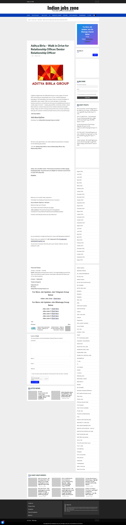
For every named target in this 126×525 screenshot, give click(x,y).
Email (32, 363)
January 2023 (80, 245)
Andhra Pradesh (80, 279)
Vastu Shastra (80, 457)
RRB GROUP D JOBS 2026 (83, 422)
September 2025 (81, 202)
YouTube (29, 520)
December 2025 (80, 194)
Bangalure (79, 294)
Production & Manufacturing (83, 413)
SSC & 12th (44, 15)
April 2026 (79, 182)
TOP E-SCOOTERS (81, 454)
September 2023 (81, 222)
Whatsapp (34, 520)
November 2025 (80, 197)
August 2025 (80, 205)
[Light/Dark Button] (95, 15)
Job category (35, 15)
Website (33, 368)
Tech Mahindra (80, 448)
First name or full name (81, 84)
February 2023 (80, 242)
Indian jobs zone (63, 7)
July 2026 (79, 174)
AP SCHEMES (80, 285)
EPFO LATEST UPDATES (82, 323)
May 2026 (79, 180)
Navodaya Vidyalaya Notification (84, 390)
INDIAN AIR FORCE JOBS (83, 349)
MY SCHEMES (80, 387)
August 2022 (80, 260)
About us (30, 515)
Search (80, 51)
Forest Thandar (80, 326)
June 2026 (79, 177)
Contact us (30, 503)
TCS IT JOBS (80, 446)
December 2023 (80, 217)
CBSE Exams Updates (82, 305)
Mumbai (79, 384)
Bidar (78, 303)
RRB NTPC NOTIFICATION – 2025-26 (85, 428)
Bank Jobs (79, 300)
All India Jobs (80, 276)
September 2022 (81, 257)
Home (28, 15)
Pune (78, 416)
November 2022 (80, 251)
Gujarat (78, 335)
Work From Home (81, 469)
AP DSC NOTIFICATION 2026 (83, 282)
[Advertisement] (51, 31)
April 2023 (79, 237)
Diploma (65, 15)
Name (32, 358)
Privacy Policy (31, 506)
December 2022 (80, 248)
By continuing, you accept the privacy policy (87, 94)
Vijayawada (79, 460)
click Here (55, 309)
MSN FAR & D (80, 381)
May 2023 (79, 234)
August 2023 (80, 225)
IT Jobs (89, 15)
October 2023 (80, 220)
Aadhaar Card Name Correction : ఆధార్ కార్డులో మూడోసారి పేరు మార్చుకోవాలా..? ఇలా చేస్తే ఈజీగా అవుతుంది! (79, 492)
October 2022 (80, 254)
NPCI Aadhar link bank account (84, 393)
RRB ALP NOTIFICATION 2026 (84, 419)
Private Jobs (80, 411)
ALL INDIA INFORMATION (83, 273)
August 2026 (80, 171)
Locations (79, 373)
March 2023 (79, 240)
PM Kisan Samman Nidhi (82, 402)
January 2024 (80, 214)
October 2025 (80, 200)
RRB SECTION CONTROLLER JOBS (85, 431)
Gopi (33, 55)
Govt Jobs (79, 329)
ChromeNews (73, 523)
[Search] (97, 15)
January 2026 (80, 191)
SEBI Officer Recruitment (82, 437)
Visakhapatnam (80, 463)
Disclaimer (30, 509)
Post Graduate (73, 15)
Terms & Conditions (32, 512)
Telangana (79, 451)
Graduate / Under (56, 15)
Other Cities (79, 396)
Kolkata (78, 370)
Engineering (82, 15)
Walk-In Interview (81, 466)
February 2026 (80, 188)
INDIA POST (80, 343)
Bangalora (79, 291)
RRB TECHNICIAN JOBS (82, 434)
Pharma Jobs (80, 399)
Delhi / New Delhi (81, 314)
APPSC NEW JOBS (81, 288)
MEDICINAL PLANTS (82, 378)
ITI (49, 15)
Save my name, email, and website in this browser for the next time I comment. (50, 373)
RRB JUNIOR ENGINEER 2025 (84, 425)
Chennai (79, 311)
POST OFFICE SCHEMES (82, 408)
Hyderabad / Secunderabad (83, 341)
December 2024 (80, 208)
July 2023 (79, 228)
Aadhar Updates (80, 267)
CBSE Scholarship (81, 308)
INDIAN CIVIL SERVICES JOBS (84, 355)
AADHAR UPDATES (81, 270)
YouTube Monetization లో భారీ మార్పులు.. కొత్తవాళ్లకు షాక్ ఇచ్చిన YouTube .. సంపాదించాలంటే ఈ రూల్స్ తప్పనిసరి (86, 126)
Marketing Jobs (80, 376)
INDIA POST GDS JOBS (82, 346)
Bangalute (79, 297)
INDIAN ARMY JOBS (81, 352)
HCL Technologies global (82, 338)
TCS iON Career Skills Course (83, 443)
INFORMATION (80, 358)
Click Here (57, 299)
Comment (33, 340)
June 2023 (79, 231)
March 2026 (79, 185)
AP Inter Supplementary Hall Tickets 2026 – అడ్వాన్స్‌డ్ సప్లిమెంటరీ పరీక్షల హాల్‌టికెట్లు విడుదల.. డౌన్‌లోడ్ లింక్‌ (32, 395)
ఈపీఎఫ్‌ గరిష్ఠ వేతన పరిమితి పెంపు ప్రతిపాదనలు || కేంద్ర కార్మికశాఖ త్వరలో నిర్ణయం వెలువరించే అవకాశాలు (55, 395)
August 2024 (80, 211)
